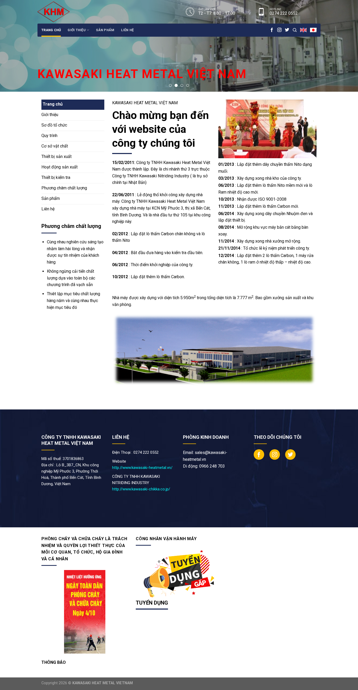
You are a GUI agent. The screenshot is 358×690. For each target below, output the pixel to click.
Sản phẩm (105, 30)
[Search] (295, 30)
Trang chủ (51, 30)
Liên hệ (127, 30)
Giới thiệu (77, 30)
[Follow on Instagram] (279, 30)
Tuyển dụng (152, 603)
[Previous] (14, 46)
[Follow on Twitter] (287, 30)
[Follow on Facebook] (272, 30)
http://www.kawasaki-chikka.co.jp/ (141, 489)
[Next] (344, 46)
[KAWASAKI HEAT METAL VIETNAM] (59, 12)
